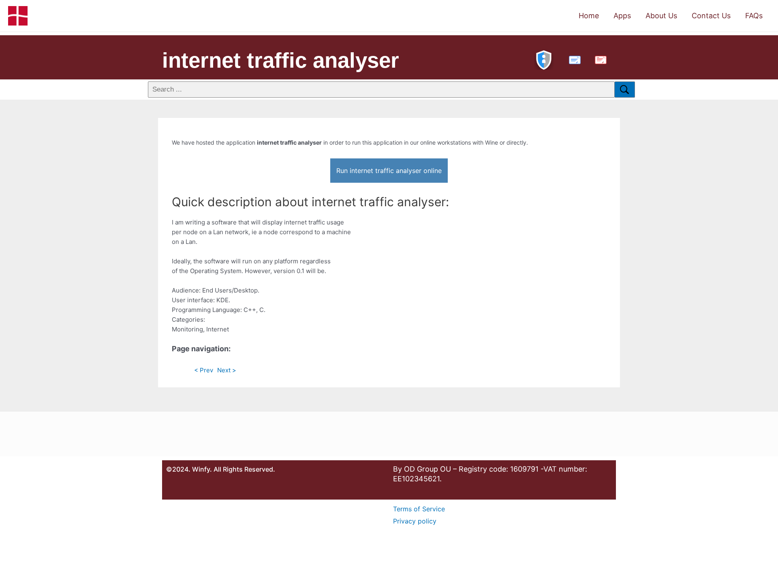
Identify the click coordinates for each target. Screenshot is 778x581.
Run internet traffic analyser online (389, 171)
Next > (226, 370)
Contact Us (711, 15)
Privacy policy (414, 521)
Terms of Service (419, 509)
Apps (622, 15)
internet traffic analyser (280, 60)
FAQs (754, 15)
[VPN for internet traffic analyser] (544, 59)
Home (589, 15)
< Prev (203, 370)
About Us (661, 15)
